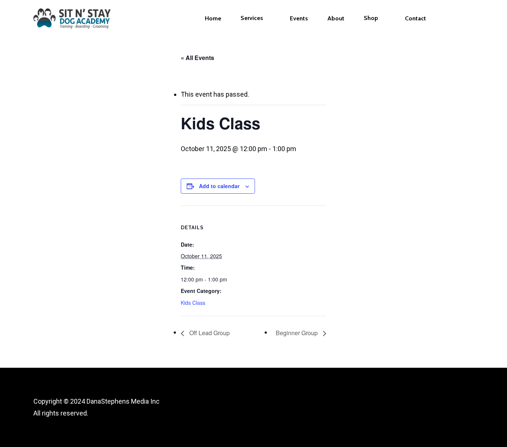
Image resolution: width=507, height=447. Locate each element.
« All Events (197, 57)
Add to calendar (219, 186)
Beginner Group (297, 332)
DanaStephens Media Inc (123, 401)
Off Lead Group (209, 332)
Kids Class (193, 302)
